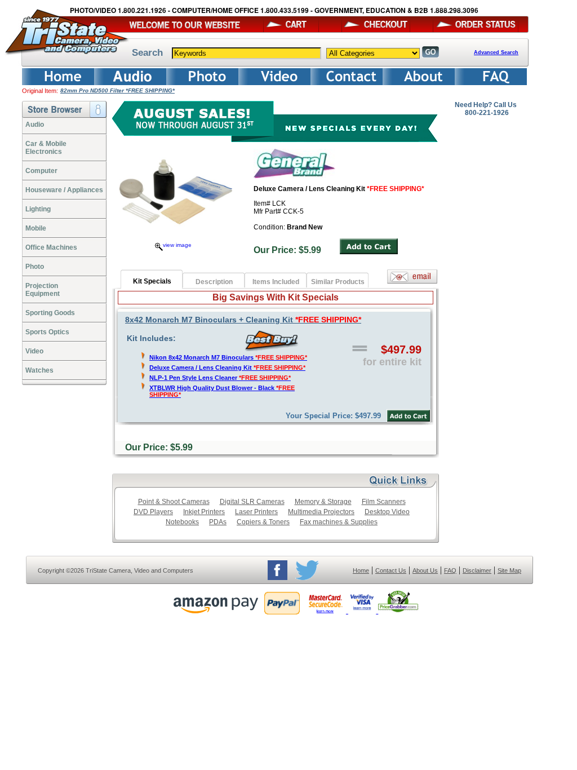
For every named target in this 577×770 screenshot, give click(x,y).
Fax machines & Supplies (339, 522)
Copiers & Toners (263, 522)
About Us (425, 570)
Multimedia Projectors (321, 512)
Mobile (35, 228)
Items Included (275, 282)
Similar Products (338, 282)
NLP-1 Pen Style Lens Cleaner (220, 377)
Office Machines (51, 247)
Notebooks (182, 522)
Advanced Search (496, 52)
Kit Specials (152, 281)
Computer (41, 171)
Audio (34, 125)
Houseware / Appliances (64, 190)
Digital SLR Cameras (252, 502)
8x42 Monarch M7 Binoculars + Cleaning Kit (243, 319)
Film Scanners (384, 502)
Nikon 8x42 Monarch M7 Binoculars (228, 357)
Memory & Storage (323, 502)
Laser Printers (256, 512)
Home (361, 570)
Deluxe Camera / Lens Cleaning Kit (227, 367)
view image (177, 245)
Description (214, 282)
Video (34, 351)
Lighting (38, 209)
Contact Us (390, 570)
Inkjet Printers (204, 512)
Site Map (509, 570)
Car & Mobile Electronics (45, 148)
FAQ (450, 570)
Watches (39, 370)
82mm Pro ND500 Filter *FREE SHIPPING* (117, 90)
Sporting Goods (50, 313)
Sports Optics (47, 332)
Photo (34, 267)
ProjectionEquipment (42, 290)
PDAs (218, 522)
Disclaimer (477, 570)
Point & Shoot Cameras (174, 502)
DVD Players (153, 512)
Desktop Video (387, 512)
